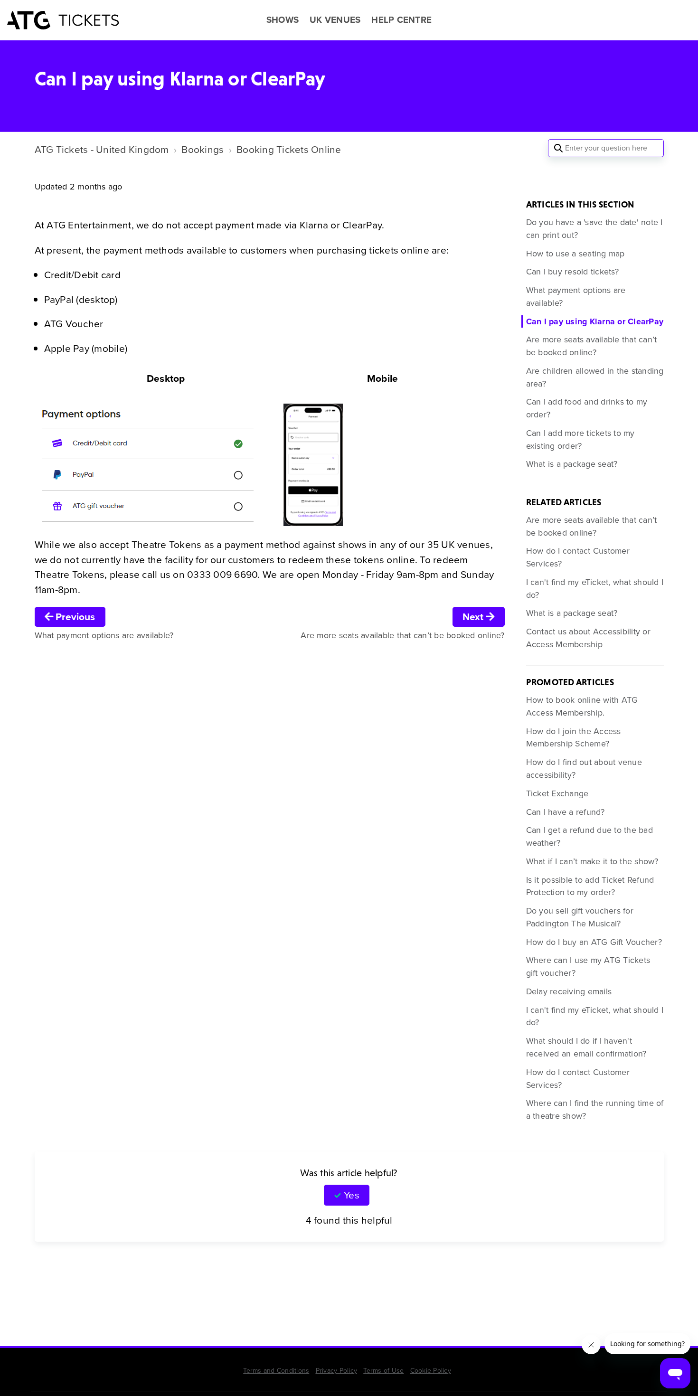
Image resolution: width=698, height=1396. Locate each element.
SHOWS (282, 20)
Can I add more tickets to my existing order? (580, 439)
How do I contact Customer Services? (578, 557)
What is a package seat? (572, 464)
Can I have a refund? (565, 812)
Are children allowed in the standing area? (595, 377)
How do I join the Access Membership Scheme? (573, 737)
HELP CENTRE (401, 20)
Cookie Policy (430, 1371)
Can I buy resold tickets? (572, 271)
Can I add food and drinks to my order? (587, 408)
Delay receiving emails (569, 991)
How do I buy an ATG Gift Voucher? (594, 942)
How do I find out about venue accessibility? (584, 768)
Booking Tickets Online (288, 149)
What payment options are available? (576, 296)
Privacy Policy (337, 1371)
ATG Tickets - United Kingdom (102, 149)
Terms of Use (383, 1371)
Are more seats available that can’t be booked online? (591, 345)
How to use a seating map (575, 253)
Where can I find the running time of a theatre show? (595, 1109)
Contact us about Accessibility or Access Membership (588, 638)
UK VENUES (335, 20)
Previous (74, 616)
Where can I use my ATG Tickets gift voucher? (588, 966)
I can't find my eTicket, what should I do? (595, 588)
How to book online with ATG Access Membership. (582, 706)
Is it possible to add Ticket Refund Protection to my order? (590, 886)
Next (474, 616)
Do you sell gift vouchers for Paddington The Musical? (579, 917)
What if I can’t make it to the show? (592, 861)
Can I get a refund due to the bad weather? (589, 836)
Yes (351, 1195)
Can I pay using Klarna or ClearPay (595, 321)
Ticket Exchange (557, 793)
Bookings (202, 149)
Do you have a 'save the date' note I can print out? (594, 228)
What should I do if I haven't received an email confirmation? (586, 1047)
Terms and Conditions (276, 1371)
